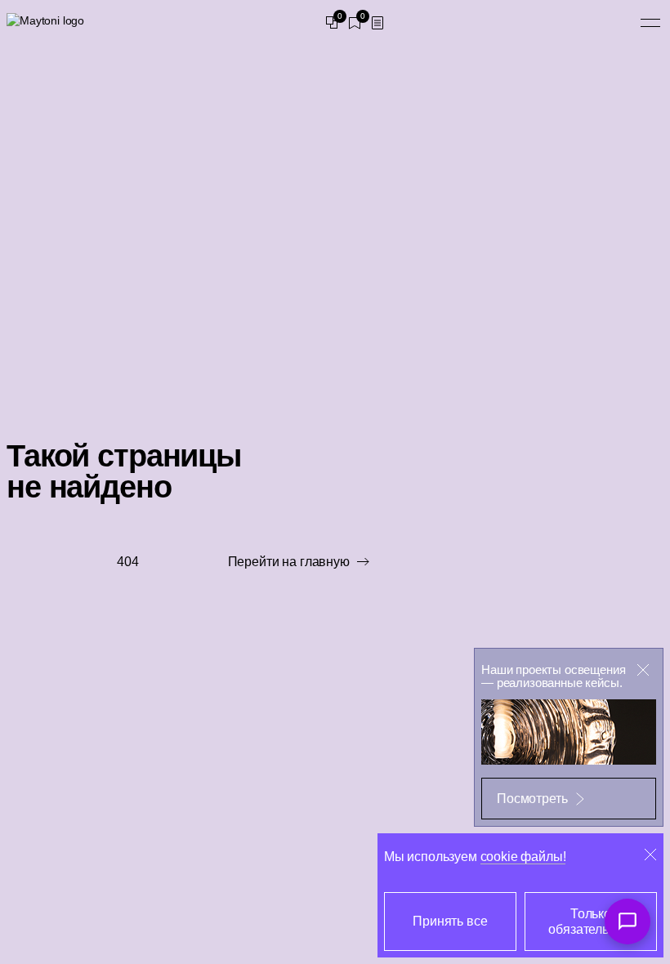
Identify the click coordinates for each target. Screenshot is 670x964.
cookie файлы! (523, 857)
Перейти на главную (289, 562)
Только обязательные (590, 921)
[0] (331, 22)
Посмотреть (532, 799)
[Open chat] (627, 921)
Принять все (450, 921)
